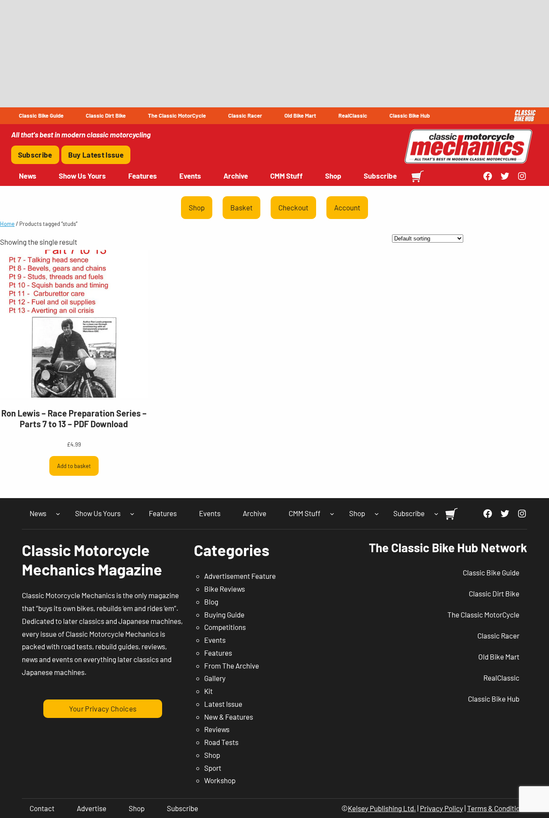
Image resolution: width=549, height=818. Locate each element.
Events (215, 640)
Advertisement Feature (240, 576)
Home (7, 223)
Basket (241, 207)
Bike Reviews (224, 588)
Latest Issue (223, 703)
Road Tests (221, 742)
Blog (211, 601)
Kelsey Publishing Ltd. (382, 808)
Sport (212, 767)
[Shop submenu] (376, 513)
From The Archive (231, 665)
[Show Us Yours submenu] (132, 513)
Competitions (225, 627)
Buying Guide (224, 614)
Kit (208, 691)
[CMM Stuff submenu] (332, 513)
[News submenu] (58, 513)
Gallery (215, 678)
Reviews (216, 729)
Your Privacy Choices (103, 708)
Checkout (293, 207)
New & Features (228, 716)
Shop (197, 207)
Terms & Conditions (497, 808)
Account (347, 207)
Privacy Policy (441, 808)
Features (218, 652)
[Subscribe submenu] (436, 513)
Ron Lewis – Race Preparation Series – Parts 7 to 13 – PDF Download (74, 418)
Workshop (219, 780)
